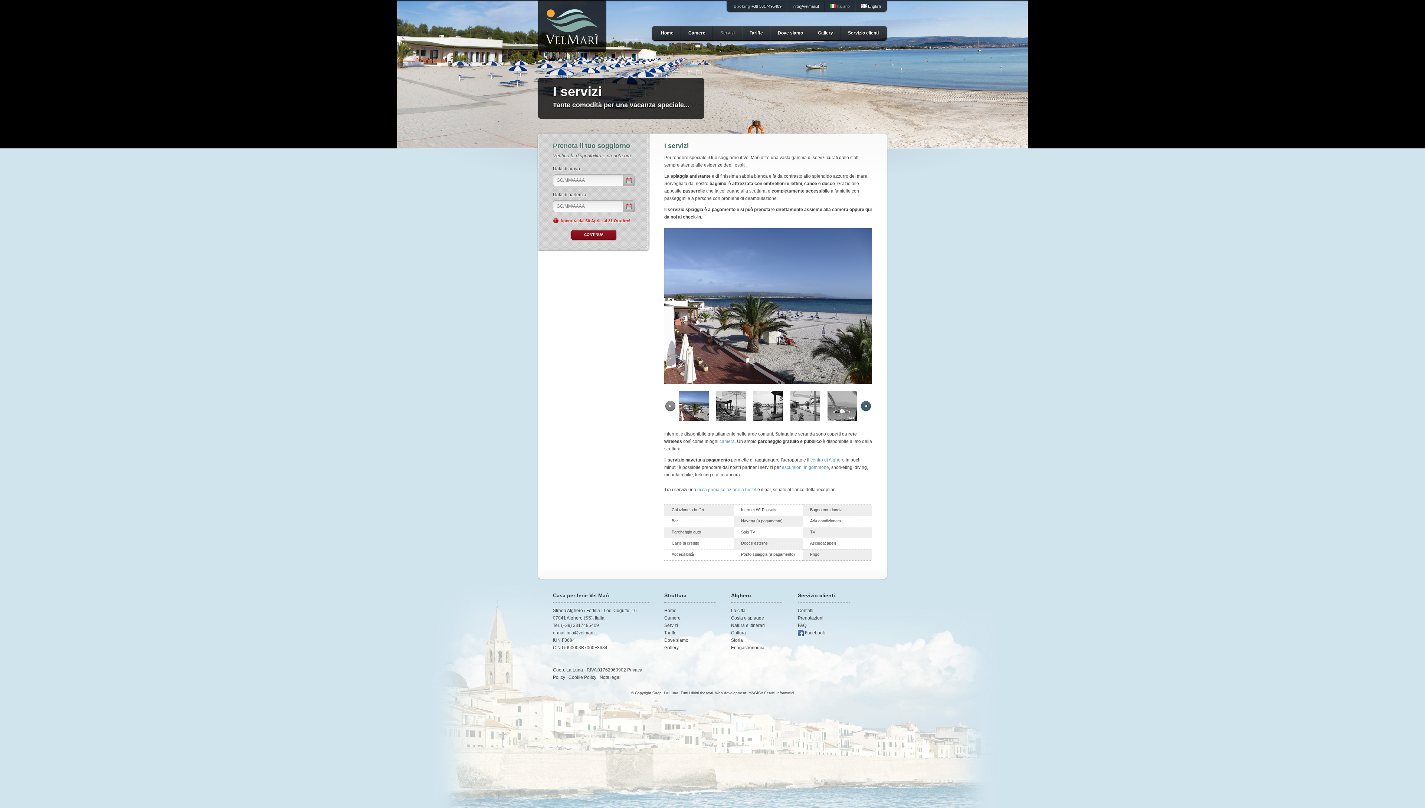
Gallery (825, 33)
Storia (737, 640)
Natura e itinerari (748, 625)
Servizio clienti (863, 33)
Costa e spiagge (747, 618)
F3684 (568, 640)
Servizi (727, 33)
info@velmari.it (806, 6)
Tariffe (756, 33)
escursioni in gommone (805, 467)
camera (727, 441)
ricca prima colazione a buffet (726, 489)
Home (667, 33)
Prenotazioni (810, 618)
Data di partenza (569, 194)
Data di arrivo (566, 168)
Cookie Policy (582, 677)
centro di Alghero (827, 460)
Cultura (738, 632)
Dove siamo (790, 33)
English (874, 6)
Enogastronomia (747, 647)
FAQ (802, 625)
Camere (696, 33)
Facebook (815, 632)
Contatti (805, 610)
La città (738, 610)
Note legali (611, 677)
